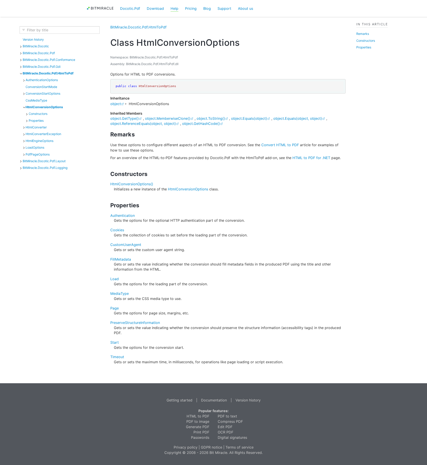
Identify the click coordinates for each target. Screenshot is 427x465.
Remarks (362, 34)
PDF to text (227, 416)
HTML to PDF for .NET (311, 158)
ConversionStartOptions (43, 93)
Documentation (214, 400)
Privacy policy (185, 447)
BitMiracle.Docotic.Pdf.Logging (45, 168)
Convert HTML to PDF (280, 145)
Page (114, 308)
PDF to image (197, 421)
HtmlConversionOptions (44, 107)
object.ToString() (211, 118)
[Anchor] (138, 134)
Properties (36, 120)
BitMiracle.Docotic (36, 46)
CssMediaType (36, 100)
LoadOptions (35, 147)
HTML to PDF (198, 416)
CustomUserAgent (125, 244)
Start (114, 342)
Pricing (191, 8)
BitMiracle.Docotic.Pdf (39, 53)
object (115, 104)
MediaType (119, 293)
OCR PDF (225, 432)
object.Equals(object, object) (297, 118)
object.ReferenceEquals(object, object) (143, 123)
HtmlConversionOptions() (131, 184)
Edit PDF (225, 427)
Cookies (117, 230)
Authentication (122, 215)
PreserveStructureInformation (135, 322)
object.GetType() (124, 118)
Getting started (179, 400)
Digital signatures (232, 437)
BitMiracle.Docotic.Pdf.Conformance (49, 60)
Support (224, 8)
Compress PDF (230, 421)
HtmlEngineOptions (39, 141)
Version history (33, 39)
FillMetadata (120, 259)
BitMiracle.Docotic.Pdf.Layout (44, 161)
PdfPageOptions (38, 154)
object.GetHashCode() (201, 123)
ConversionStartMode (41, 87)
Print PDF (201, 432)
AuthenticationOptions (42, 80)
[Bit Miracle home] (102, 8)
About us (245, 8)
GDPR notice (211, 447)
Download (155, 8)
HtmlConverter (36, 127)
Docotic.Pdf (130, 8)
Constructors (38, 114)
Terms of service (240, 447)
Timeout (117, 357)
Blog (207, 8)
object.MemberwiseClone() (167, 118)
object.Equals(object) (249, 118)
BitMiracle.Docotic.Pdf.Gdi (41, 66)
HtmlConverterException (43, 134)
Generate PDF (197, 427)
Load (114, 279)
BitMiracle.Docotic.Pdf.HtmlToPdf (48, 73)
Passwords (200, 437)
